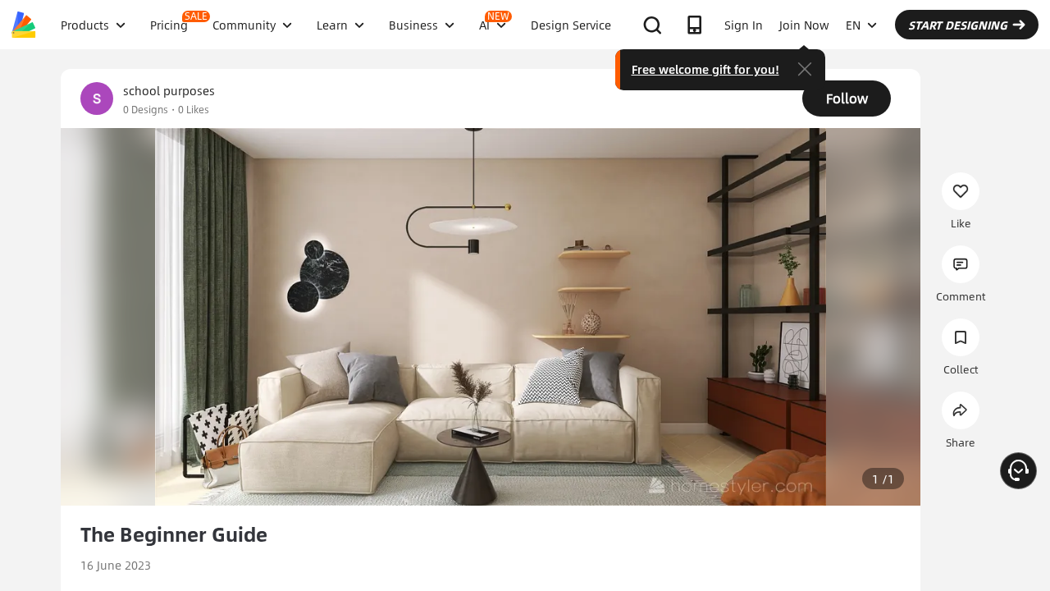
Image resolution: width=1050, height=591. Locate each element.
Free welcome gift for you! (705, 69)
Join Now (804, 25)
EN (853, 25)
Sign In (743, 25)
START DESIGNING (957, 25)
